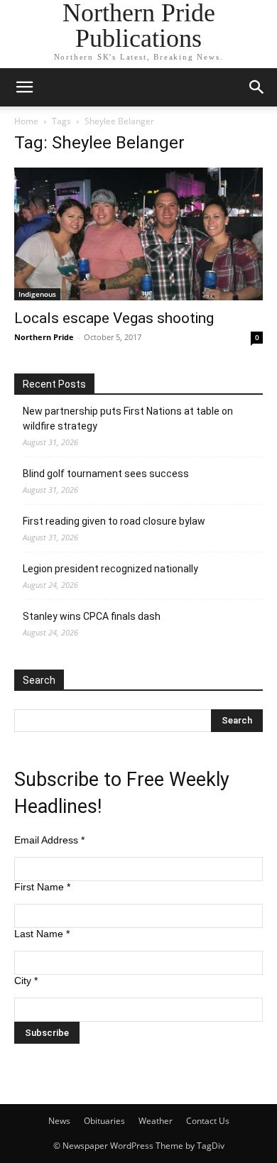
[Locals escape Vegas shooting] (138, 234)
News (59, 1121)
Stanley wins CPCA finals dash (92, 616)
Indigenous (37, 294)
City (26, 980)
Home (26, 121)
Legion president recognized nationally (110, 568)
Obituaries (104, 1121)
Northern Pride (44, 337)
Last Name (42, 933)
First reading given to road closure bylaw (114, 521)
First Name (42, 886)
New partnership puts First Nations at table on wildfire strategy (128, 418)
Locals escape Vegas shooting (114, 318)
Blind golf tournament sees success (106, 473)
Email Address (49, 840)
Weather (155, 1121)
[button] (24, 87)
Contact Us (207, 1121)
